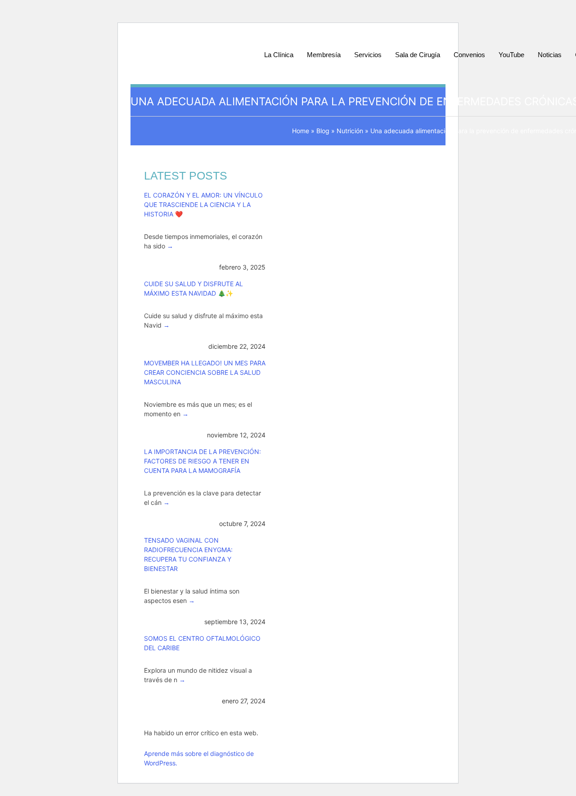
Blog (322, 131)
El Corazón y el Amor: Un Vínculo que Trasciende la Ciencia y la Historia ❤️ (203, 204)
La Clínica (278, 54)
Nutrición (350, 131)
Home (300, 131)
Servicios (368, 54)
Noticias (550, 54)
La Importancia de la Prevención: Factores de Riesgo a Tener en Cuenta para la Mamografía (202, 461)
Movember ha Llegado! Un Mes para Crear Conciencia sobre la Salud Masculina (205, 372)
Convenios (469, 54)
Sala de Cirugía (417, 54)
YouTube (511, 54)
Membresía (324, 54)
